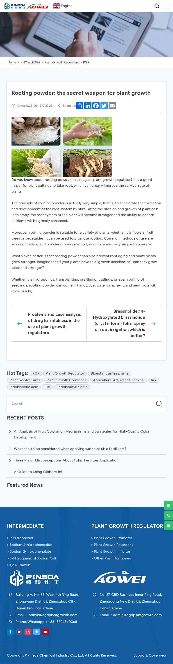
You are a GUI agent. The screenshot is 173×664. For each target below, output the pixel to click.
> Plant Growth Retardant (112, 545)
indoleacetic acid (24, 387)
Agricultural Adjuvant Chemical (118, 380)
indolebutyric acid (72, 387)
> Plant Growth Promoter (111, 538)
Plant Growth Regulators (62, 62)
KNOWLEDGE (30, 62)
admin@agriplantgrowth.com (53, 615)
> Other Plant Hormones (111, 558)
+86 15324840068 (62, 622)
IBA (47, 387)
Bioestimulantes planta (110, 373)
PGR (86, 62)
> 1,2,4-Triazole (19, 565)
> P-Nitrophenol (20, 538)
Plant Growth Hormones (66, 380)
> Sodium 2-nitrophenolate (29, 551)
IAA (154, 380)
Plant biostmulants (25, 380)
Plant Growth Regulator (65, 373)
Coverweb (157, 655)
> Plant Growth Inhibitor (110, 551)
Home (12, 62)
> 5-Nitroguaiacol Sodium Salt (31, 558)
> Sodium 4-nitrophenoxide (29, 545)
